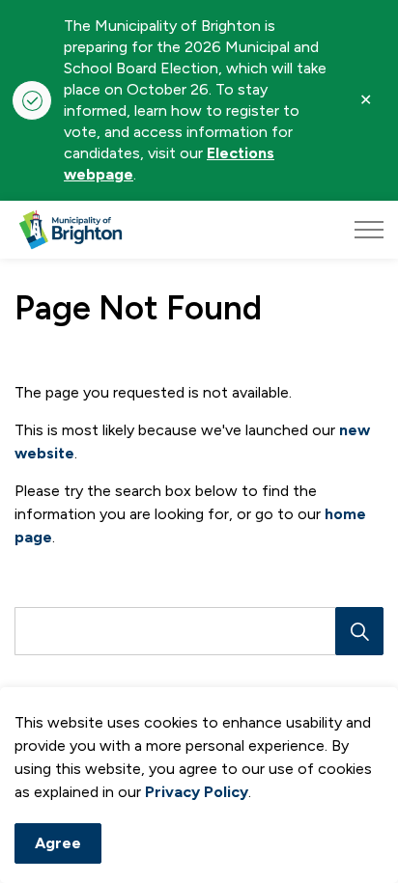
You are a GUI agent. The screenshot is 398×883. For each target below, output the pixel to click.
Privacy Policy (196, 792)
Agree (58, 843)
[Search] (359, 631)
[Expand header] (369, 230)
